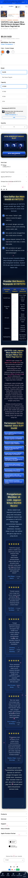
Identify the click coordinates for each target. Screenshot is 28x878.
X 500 (3, 96)
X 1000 (4, 91)
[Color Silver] (13, 52)
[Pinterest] (7, 190)
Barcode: (10, 28)
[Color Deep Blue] (8, 52)
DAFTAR (13, 875)
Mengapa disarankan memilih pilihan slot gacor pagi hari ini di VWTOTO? (13, 438)
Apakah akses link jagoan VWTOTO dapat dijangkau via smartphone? (13, 454)
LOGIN (8, 875)
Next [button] (26, 2)
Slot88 (4, 72)
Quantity (3, 123)
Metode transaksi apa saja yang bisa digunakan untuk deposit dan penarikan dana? (13, 448)
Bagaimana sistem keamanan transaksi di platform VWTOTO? (12, 443)
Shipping (8, 38)
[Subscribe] (22, 860)
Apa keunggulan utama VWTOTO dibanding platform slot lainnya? (12, 471)
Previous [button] (1, 2)
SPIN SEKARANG (14, 153)
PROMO (3, 875)
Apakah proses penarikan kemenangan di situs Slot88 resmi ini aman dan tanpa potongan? (13, 459)
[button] (2, 7)
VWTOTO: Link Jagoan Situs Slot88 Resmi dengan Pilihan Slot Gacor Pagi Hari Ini (14, 2)
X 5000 (4, 86)
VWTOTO (8, 360)
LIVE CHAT (24, 875)
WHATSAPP (19, 875)
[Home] (11, 6)
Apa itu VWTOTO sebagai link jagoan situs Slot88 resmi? (13, 434)
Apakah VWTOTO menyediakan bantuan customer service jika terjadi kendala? (13, 482)
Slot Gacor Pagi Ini (7, 77)
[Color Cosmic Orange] (2, 52)
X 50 (3, 101)
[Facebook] (2, 190)
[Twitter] (4, 190)
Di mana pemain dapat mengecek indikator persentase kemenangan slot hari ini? (14, 465)
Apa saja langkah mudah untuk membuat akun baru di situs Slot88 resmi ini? (13, 476)
